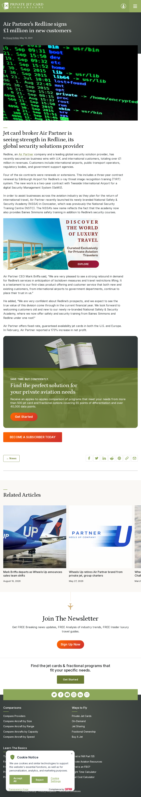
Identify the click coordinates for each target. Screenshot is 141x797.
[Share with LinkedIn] (104, 458)
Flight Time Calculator (84, 771)
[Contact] (87, 694)
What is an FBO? (81, 766)
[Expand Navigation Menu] (135, 6)
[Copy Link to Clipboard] (127, 458)
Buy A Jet (77, 736)
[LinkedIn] (80, 694)
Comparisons (12, 707)
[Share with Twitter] (96, 458)
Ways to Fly (79, 707)
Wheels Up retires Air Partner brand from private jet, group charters (96, 573)
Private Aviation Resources (87, 761)
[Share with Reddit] (112, 458)
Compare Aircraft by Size (17, 721)
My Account (123, 6)
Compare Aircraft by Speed (19, 736)
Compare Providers (14, 716)
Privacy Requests (47, 791)
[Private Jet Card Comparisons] (60, 6)
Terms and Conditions (69, 791)
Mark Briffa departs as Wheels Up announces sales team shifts (32, 573)
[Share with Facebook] (89, 458)
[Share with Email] (134, 458)
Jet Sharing (78, 726)
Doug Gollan (12, 38)
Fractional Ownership (84, 731)
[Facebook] (60, 694)
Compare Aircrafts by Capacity (20, 731)
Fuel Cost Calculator (83, 777)
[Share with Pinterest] (119, 458)
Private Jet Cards (81, 716)
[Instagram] (74, 694)
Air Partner (26, 154)
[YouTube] (67, 694)
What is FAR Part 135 (83, 756)
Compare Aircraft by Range (18, 726)
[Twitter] (54, 694)
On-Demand (79, 721)
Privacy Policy (29, 791)
